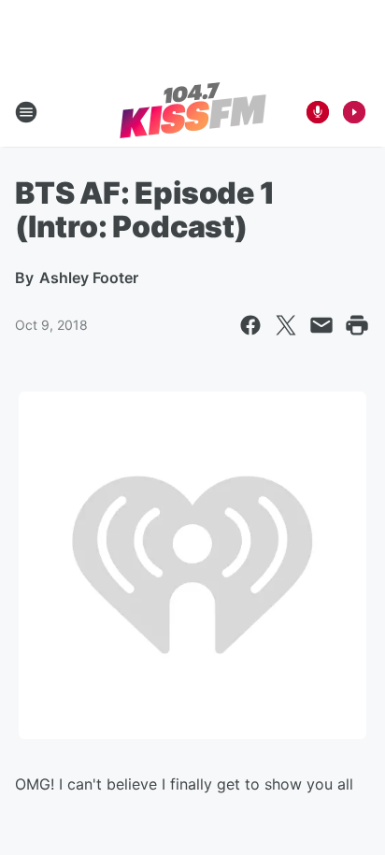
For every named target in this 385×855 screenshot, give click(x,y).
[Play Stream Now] (354, 112)
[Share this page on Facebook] (250, 325)
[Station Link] (193, 112)
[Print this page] (357, 325)
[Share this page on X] (286, 325)
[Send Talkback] (318, 112)
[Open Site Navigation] (26, 112)
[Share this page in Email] (321, 325)
